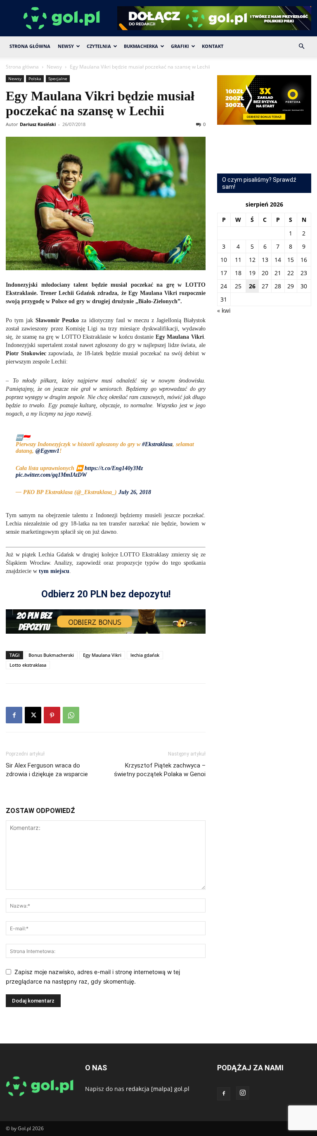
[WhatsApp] (71, 715)
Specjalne (57, 78)
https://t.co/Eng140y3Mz (114, 468)
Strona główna (22, 66)
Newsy (66, 46)
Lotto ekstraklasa (27, 665)
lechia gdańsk (144, 655)
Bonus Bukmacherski (51, 655)
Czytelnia (99, 46)
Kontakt (212, 46)
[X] (33, 715)
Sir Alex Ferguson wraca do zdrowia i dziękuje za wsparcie (47, 770)
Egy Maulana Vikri (102, 655)
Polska (34, 78)
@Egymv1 (47, 451)
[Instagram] (242, 1093)
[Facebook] (14, 715)
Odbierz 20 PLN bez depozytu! (105, 594)
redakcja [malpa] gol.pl (157, 1089)
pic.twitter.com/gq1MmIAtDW (51, 475)
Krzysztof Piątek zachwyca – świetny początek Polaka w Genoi (160, 770)
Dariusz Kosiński (38, 124)
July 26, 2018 (134, 492)
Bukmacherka (141, 46)
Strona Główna (29, 46)
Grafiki (180, 46)
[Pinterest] (52, 715)
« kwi (224, 310)
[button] (301, 46)
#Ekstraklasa (157, 444)
